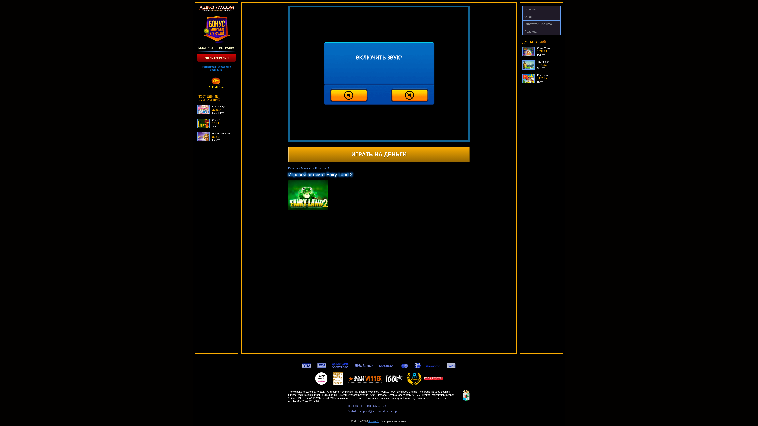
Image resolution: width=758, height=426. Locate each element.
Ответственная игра (538, 24)
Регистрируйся (217, 57)
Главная (530, 9)
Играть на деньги (379, 154)
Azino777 (373, 421)
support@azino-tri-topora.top (378, 411)
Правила (530, 31)
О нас (528, 16)
